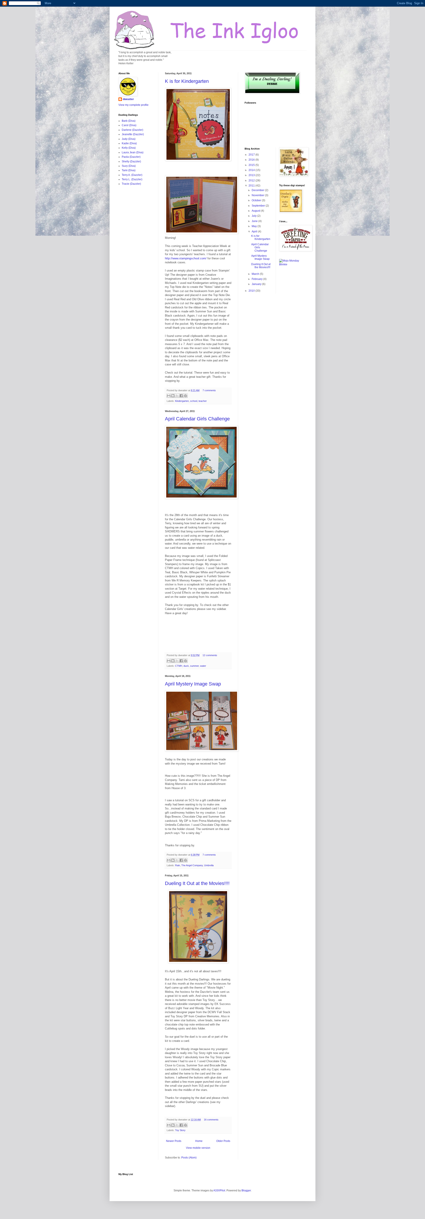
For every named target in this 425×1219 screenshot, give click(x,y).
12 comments (210, 655)
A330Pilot (219, 1190)
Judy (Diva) (128, 139)
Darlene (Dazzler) (132, 129)
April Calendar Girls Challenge (197, 419)
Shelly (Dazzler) (131, 161)
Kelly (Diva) (129, 147)
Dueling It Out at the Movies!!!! (197, 883)
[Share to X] (177, 395)
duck (186, 666)
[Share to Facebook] (181, 395)
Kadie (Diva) (129, 143)
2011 (252, 185)
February (257, 279)
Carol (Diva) (129, 125)
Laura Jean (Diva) (132, 152)
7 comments (209, 390)
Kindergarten (182, 401)
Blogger (246, 1190)
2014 (252, 170)
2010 (252, 290)
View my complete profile (133, 104)
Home (199, 1141)
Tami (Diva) (128, 170)
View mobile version (198, 1147)
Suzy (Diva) (129, 165)
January (257, 284)
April (255, 231)
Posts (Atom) (189, 1157)
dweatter (128, 99)
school (193, 401)
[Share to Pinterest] (185, 395)
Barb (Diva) (128, 120)
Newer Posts (173, 1141)
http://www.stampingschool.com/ (186, 258)
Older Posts (223, 1141)
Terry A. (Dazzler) (132, 175)
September (259, 205)
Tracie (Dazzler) (131, 183)
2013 (252, 175)
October (257, 200)
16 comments (211, 1119)
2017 (252, 154)
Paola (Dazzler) (131, 156)
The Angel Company (192, 865)
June (255, 221)
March (256, 273)
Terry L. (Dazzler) (132, 179)
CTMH (178, 666)
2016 (252, 159)
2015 (252, 165)
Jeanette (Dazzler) (133, 134)
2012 (252, 180)
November (258, 195)
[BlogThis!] (173, 395)
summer (194, 666)
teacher (203, 401)
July (254, 215)
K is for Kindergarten (187, 81)
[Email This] (168, 395)
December (258, 190)
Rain (177, 865)
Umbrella (209, 865)
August (256, 210)
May (254, 226)
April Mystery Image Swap (193, 684)
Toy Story (180, 1130)
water (203, 666)
